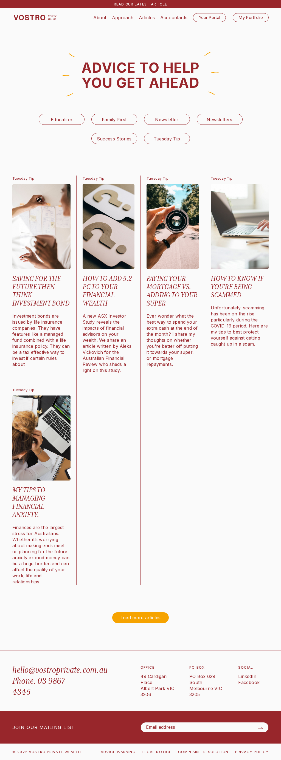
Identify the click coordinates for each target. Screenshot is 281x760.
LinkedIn (247, 676)
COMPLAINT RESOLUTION (203, 752)
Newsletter (166, 119)
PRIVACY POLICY (252, 752)
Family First (114, 119)
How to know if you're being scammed (237, 287)
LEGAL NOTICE (157, 752)
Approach (122, 17)
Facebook (249, 682)
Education (61, 119)
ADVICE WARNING (118, 752)
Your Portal (209, 17)
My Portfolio (250, 17)
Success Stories (114, 139)
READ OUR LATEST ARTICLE (140, 4)
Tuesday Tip (167, 139)
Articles (147, 17)
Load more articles (140, 617)
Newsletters (219, 119)
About (99, 17)
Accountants (173, 17)
